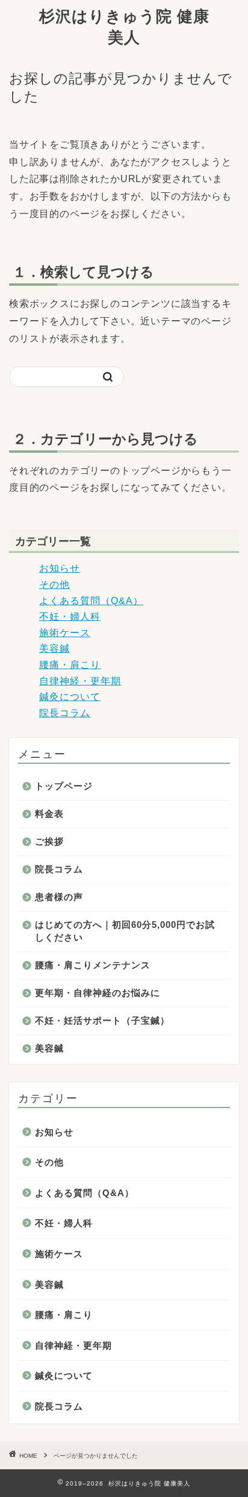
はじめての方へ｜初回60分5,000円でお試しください (125, 930)
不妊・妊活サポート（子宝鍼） (102, 1020)
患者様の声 (59, 897)
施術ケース (64, 633)
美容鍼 (54, 648)
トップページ (64, 786)
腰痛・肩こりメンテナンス (92, 965)
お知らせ (59, 568)
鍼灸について (70, 697)
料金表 (49, 813)
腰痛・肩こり (70, 665)
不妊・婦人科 (70, 616)
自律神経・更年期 (80, 681)
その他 (54, 584)
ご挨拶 (49, 841)
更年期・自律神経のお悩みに (97, 993)
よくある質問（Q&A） (91, 601)
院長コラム (64, 713)
